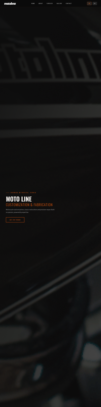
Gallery (59, 3)
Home (33, 3)
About (41, 3)
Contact (69, 3)
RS (95, 3)
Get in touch (15, 220)
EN (89, 3)
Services (50, 3)
